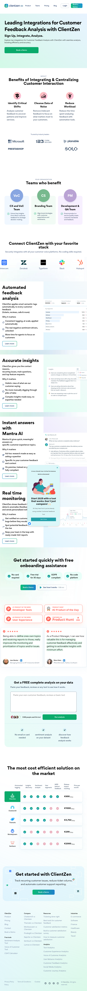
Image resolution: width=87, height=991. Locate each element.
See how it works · (53, 587)
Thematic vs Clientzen (33, 923)
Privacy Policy (9, 982)
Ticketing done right (51, 917)
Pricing (7, 920)
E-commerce (76, 917)
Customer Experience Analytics (56, 951)
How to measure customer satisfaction (54, 938)
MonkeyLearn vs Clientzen (30, 928)
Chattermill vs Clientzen (29, 918)
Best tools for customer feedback (53, 921)
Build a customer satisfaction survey (55, 932)
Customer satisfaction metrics (55, 927)
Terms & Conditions (24, 982)
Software (74, 920)
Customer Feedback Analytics (55, 963)
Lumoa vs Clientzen (32, 945)
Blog (6, 924)
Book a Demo (28, 587)
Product (8, 917)
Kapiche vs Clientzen (32, 937)
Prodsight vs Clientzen (33, 933)
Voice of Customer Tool (12, 948)
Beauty (73, 932)
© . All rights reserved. (68, 983)
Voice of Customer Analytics (55, 955)
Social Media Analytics (52, 967)
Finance (74, 924)
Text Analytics (49, 948)
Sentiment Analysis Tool (12, 941)
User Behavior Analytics (53, 959)
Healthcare (75, 928)
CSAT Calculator (11, 953)
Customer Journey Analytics (55, 971)
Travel (73, 936)
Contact (8, 928)
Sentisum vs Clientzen (33, 941)
